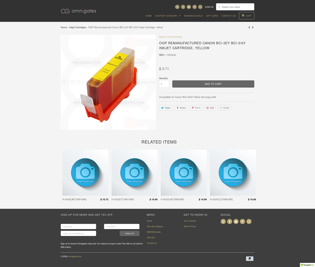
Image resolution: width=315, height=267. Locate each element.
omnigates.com (74, 256)
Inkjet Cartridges (77, 27)
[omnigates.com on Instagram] (177, 7)
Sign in (209, 6)
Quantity (163, 78)
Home (148, 15)
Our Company (190, 220)
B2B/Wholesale (193, 15)
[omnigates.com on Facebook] (183, 7)
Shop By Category (166, 15)
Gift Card (212, 15)
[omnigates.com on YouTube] (189, 7)
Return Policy (190, 226)
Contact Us (228, 15)
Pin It (197, 107)
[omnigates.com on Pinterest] (194, 7)
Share (183, 107)
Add (212, 107)
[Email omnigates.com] (200, 7)
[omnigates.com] (81, 9)
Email (226, 107)
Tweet (167, 107)
